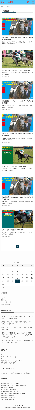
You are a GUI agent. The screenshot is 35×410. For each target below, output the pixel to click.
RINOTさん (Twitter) (7, 387)
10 (3, 274)
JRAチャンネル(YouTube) (8, 357)
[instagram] (17, 405)
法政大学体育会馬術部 (7, 395)
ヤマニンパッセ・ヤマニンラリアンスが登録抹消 (15, 340)
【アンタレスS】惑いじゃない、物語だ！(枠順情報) (16, 333)
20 (17, 278)
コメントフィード (6, 302)
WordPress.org (5, 304)
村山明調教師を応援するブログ (10, 391)
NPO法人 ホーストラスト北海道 (10, 383)
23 (32, 278)
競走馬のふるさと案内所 (8, 363)
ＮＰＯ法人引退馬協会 (7, 399)
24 (3, 281)
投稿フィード (5, 300)
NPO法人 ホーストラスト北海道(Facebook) (13, 385)
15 (27, 274)
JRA (2, 355)
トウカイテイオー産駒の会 (8, 389)
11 (8, 274)
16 (32, 274)
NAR (2, 359)
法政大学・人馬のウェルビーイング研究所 (13, 393)
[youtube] (20, 405)
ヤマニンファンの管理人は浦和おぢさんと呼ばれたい (16, 373)
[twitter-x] (15, 405)
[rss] (22, 405)
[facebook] (13, 405)
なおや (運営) (13, 318)
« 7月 (2, 287)
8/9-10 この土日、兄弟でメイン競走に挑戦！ (14, 327)
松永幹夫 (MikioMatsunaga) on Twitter (12, 361)
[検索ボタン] (28, 2)
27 (17, 281)
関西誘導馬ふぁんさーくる (8, 397)
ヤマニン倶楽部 (7, 2)
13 (17, 274)
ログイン (3, 298)
